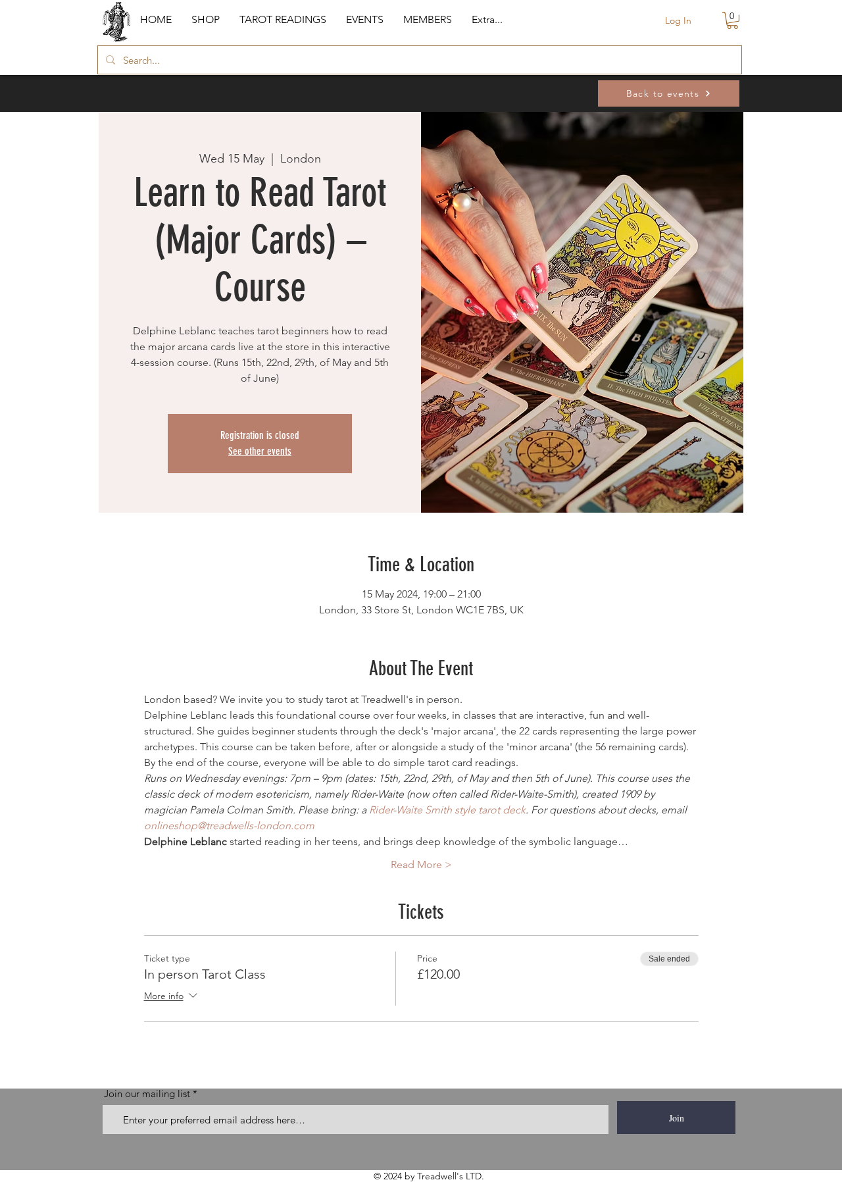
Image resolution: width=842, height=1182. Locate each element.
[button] (206, 20)
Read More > (421, 864)
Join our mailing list (147, 1093)
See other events (259, 451)
